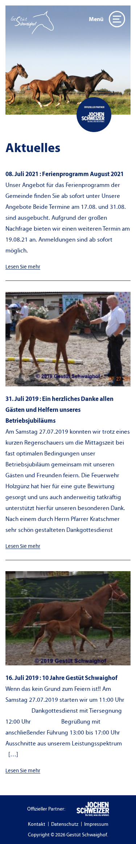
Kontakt (36, 824)
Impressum (96, 824)
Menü (96, 19)
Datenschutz (64, 824)
